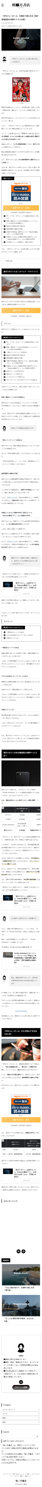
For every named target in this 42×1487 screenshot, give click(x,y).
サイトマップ (6, 1474)
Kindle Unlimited (21, 1011)
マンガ (15, 1476)
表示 (11, 261)
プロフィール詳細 (21, 1387)
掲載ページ (28, 1476)
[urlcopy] (23, 1251)
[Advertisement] (21, 1225)
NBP (22, 103)
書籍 (21, 1476)
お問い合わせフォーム (18, 1474)
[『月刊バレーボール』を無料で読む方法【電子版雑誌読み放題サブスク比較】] (19, 1251)
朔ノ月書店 (21, 1481)
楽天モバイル (11, 497)
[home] (21, 1382)
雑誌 (28, 1474)
